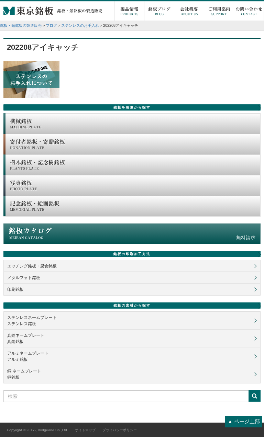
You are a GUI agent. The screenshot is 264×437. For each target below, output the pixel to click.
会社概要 (189, 11)
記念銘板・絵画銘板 (34, 206)
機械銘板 (25, 123)
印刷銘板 (15, 289)
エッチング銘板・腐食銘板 (32, 266)
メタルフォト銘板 (23, 277)
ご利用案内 (219, 11)
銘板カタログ (132, 233)
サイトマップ (85, 430)
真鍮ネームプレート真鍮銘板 (25, 338)
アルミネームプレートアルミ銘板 (27, 356)
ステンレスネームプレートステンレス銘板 (32, 320)
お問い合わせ (248, 11)
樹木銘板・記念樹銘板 (37, 165)
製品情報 (129, 11)
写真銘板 (23, 185)
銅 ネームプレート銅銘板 (24, 374)
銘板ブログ (159, 11)
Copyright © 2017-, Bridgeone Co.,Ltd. (37, 430)
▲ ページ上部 (244, 421)
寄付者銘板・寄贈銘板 (37, 144)
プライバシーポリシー (119, 430)
